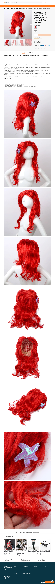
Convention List (16, 572)
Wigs (38, 532)
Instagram (44, 568)
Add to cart (44, 35)
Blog (24, 572)
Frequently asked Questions (27, 567)
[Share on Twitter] (38, 48)
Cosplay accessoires (36, 568)
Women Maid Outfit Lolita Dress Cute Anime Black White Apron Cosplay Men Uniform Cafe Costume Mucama (21, 553)
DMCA (14, 568)
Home (4, 8)
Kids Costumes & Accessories (18, 8)
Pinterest (44, 567)
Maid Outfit (17, 550)
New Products (36, 532)
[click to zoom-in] (18, 24)
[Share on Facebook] (36, 48)
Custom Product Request (27, 573)
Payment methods (26, 568)
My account (35, 566)
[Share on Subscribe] (42, 48)
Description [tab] (23, 52)
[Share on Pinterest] (39, 48)
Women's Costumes (10, 550)
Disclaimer (15, 573)
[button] (31, 24)
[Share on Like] (35, 48)
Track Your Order (25, 566)
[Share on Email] (40, 48)
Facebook (44, 566)
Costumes (7, 8)
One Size (36, 31)
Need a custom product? (49, 582)
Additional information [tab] (30, 52)
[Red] (35, 27)
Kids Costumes (11, 8)
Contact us (15, 567)
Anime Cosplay (35, 567)
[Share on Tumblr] (43, 48)
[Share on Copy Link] (45, 48)
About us (15, 566)
